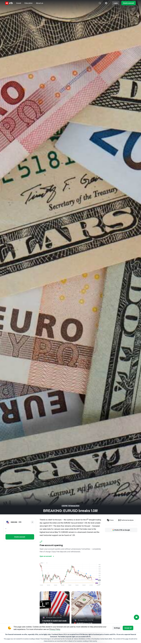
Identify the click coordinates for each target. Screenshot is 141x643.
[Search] (100, 3)
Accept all (128, 628)
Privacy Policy (54, 629)
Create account (128, 3)
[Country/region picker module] (106, 3)
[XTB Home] (9, 3)
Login (116, 3)
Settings (117, 628)
